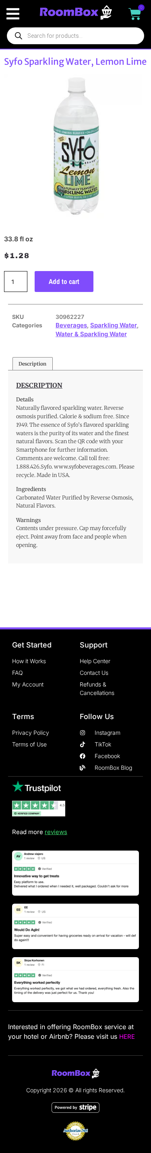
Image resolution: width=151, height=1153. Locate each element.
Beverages (71, 325)
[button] (13, 13)
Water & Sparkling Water (91, 334)
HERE (127, 1036)
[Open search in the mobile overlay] (75, 35)
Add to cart (64, 281)
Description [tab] (32, 364)
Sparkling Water (113, 325)
